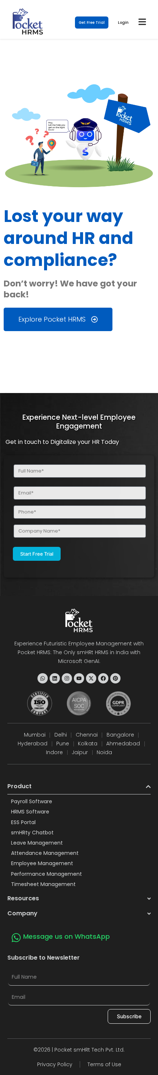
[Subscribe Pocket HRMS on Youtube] (79, 678)
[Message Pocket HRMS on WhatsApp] (42, 678)
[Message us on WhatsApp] (16, 938)
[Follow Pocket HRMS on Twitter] (91, 678)
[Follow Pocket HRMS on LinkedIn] (55, 678)
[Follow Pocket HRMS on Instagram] (67, 678)
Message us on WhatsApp (66, 936)
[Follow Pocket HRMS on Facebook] (103, 678)
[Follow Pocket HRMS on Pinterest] (115, 678)
